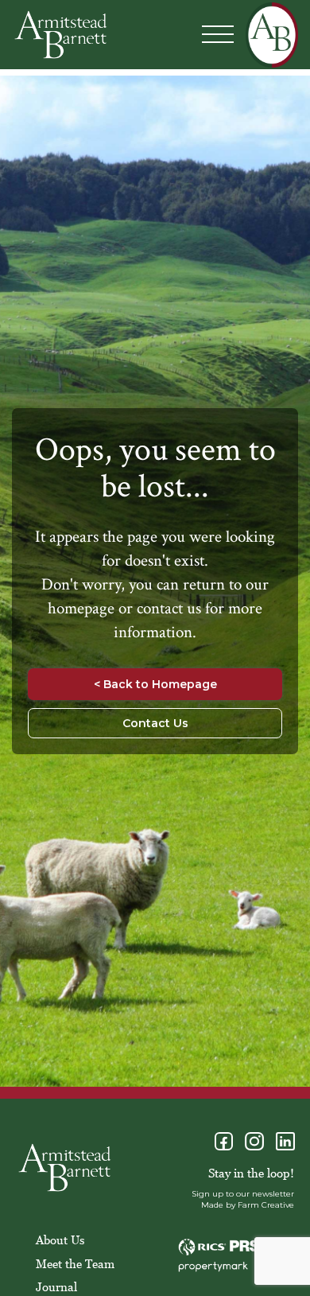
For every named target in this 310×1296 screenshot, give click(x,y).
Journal (56, 1286)
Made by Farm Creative (247, 1205)
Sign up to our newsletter (243, 1194)
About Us (60, 1239)
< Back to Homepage (155, 684)
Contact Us (155, 723)
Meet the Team (75, 1263)
